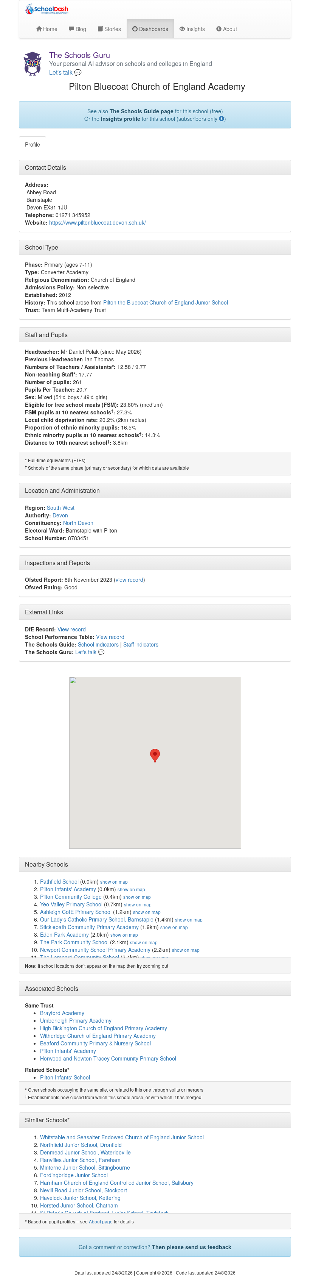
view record (129, 579)
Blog (80, 29)
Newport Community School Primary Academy (95, 949)
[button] (155, 756)
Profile (32, 144)
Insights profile (120, 118)
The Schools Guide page (142, 111)
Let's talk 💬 (65, 72)
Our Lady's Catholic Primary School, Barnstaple (96, 919)
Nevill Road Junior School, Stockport (83, 1190)
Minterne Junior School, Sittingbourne (85, 1167)
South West (60, 507)
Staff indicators (140, 644)
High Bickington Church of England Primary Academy (103, 1028)
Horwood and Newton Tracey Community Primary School (108, 1058)
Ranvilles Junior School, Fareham (80, 1160)
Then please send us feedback (191, 1247)
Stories (112, 29)
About (229, 29)
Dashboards (153, 29)
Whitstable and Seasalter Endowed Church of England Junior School (122, 1137)
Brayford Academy (62, 1013)
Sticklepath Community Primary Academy (89, 927)
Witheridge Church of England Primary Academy (98, 1035)
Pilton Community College (71, 896)
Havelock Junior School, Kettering (80, 1197)
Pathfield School (59, 881)
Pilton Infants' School (65, 1077)
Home (49, 29)
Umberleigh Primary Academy (76, 1020)
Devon (60, 515)
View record (71, 629)
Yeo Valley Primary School (71, 904)
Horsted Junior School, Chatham (79, 1205)
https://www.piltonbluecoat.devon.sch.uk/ (97, 222)
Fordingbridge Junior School (74, 1175)
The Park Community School (74, 942)
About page (101, 1221)
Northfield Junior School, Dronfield (81, 1144)
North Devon (78, 522)
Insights (195, 29)
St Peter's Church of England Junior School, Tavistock (104, 1213)
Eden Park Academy (64, 934)
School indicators (98, 644)
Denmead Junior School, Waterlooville (85, 1152)
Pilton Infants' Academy (68, 889)
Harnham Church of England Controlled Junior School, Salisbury (117, 1182)
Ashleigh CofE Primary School (76, 911)
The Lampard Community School (79, 957)
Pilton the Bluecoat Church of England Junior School (165, 302)
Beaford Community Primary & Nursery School (95, 1043)
